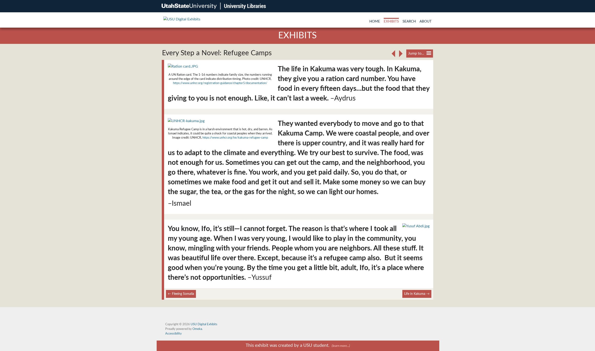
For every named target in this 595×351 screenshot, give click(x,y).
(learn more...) (341, 346)
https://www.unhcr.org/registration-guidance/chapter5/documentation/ (220, 83)
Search (409, 21)
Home (374, 21)
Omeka (197, 329)
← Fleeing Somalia (181, 294)
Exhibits (391, 21)
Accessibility (173, 333)
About (426, 21)
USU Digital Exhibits (204, 324)
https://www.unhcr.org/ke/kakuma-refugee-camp (235, 137)
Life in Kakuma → (417, 294)
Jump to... (416, 53)
